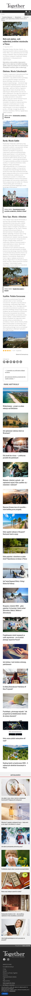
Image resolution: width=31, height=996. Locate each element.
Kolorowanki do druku (9, 983)
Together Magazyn (7, 17)
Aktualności (18, 17)
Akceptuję (5, 993)
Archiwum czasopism (8, 985)
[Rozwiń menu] (1, 11)
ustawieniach (12, 991)
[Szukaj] (28, 14)
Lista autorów (26, 945)
